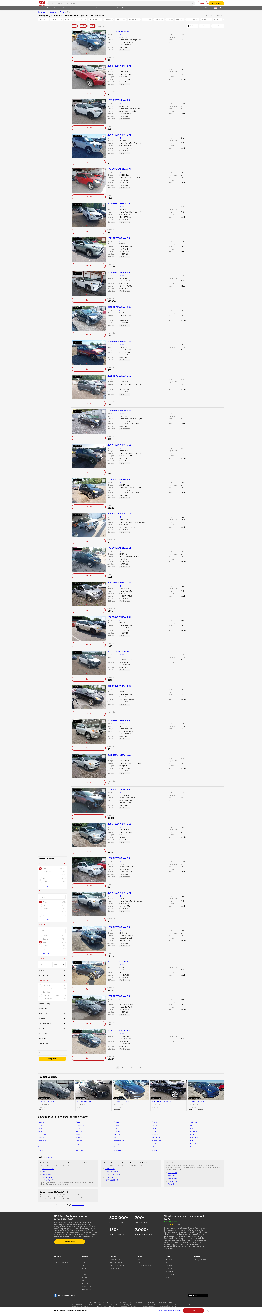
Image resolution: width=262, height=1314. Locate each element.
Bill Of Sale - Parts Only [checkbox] (51, 995)
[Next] (145, 1067)
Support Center (77, 1205)
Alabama (41, 1122)
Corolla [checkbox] (45, 939)
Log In (202, 3)
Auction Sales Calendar (118, 1265)
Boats (84, 1274)
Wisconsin (155, 1150)
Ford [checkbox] (44, 905)
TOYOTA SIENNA (47, 1180)
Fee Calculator (170, 1271)
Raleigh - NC (172, 1173)
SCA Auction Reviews (61, 1262)
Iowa (191, 1128)
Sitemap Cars (86, 1289)
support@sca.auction (121, 1302)
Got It (193, 1310)
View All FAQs (48, 1157)
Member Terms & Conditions (109, 1306)
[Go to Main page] (42, 3)
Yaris (170, 19)
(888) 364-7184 (108, 1302)
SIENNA (120, 19)
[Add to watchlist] (103, 32)
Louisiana (117, 1131)
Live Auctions (67, 8)
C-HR (217, 19)
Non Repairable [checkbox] (48, 998)
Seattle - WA (172, 1178)
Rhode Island (156, 1144)
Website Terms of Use (94, 1306)
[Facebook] (198, 1259)
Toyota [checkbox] (45, 902)
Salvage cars (53, 12)
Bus (83, 1271)
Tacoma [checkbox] (45, 945)
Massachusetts (43, 1134)
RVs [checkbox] (44, 878)
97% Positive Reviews (171, 1222)
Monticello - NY (173, 1175)
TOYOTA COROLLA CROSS (114, 1174)
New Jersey (194, 1137)
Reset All (101, 26)
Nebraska (79, 1137)
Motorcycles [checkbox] (47, 872)
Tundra (147, 19)
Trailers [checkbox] (45, 881)
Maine (154, 1131)
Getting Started (96, 8)
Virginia (40, 1150)
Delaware (117, 1125)
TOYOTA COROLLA (48, 1171)
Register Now (216, 3)
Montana (41, 1137)
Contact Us (169, 1268)
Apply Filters (52, 1059)
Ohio (191, 1141)
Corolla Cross (192, 19)
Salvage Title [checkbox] (47, 989)
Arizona (116, 1122)
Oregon (78, 1144)
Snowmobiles (86, 1286)
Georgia (193, 1125)
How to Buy (169, 1259)
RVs (83, 1262)
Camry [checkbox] (45, 936)
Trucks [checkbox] (45, 875)
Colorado (41, 1125)
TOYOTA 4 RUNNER (111, 1171)
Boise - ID (171, 1184)
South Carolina (195, 1144)
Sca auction (42, 12)
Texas (116, 1147)
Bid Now (89, 59)
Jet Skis (84, 1280)
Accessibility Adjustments (67, 1295)
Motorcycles (86, 1265)
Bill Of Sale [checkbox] (46, 992)
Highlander (95, 19)
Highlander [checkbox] (46, 949)
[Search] (193, 3)
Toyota (62, 12)
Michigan (79, 1134)
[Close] (208, 1311)
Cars (73, 26)
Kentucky (79, 1131)
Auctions (80, 8)
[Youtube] (204, 1259)
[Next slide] (182, 26)
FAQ (167, 1262)
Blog (109, 8)
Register (140, 1259)
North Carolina (119, 1141)
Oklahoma (41, 1144)
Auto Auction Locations (142, 1222)
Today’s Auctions (115, 1259)
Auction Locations (116, 1262)
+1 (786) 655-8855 (96, 1302)
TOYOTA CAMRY (47, 1177)
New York (79, 1141)
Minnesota (117, 1134)
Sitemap (118, 1306)
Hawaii (40, 1128)
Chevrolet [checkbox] (46, 908)
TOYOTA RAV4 (110, 1169)
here (75, 1195)
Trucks (84, 1268)
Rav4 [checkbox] (44, 942)
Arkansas (155, 1122)
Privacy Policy (86, 1306)
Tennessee (79, 1147)
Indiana (154, 1128)
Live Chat (169, 1265)
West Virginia (118, 1150)
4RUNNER (134, 19)
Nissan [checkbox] (45, 915)
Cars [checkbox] (44, 868)
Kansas (40, 1131)
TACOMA (81, 19)
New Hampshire (157, 1137)
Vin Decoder (170, 1274)
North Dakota (156, 1141)
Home (40, 8)
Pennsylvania (118, 1144)
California (193, 1122)
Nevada (116, 1137)
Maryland (193, 1131)
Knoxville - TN (172, 1181)
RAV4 (69, 19)
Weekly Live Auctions (116, 1234)
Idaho (78, 1128)
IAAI (175, 1306)
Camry (43, 19)
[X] (201, 1259)
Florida (154, 1125)
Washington (80, 1150)
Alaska (78, 1122)
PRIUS (108, 19)
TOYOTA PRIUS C (111, 1177)
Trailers (84, 1277)
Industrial (85, 1283)
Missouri (193, 1134)
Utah (153, 1147)
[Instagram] (194, 1259)
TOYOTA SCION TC (111, 1180)
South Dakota (42, 1147)
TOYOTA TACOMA (48, 1169)
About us (57, 1259)
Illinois (116, 1128)
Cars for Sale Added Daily (143, 1234)
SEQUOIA (206, 19)
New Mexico (42, 1141)
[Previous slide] (72, 26)
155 (141, 1068)
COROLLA (56, 19)
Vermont (193, 1147)
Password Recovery (144, 1265)
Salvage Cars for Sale (116, 1222)
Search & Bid (51, 8)
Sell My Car (121, 8)
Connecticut (80, 1125)
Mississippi (155, 1134)
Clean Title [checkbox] (46, 985)
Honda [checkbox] (45, 912)
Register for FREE (69, 1241)
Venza (179, 19)
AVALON (159, 19)
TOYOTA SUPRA (47, 1174)
